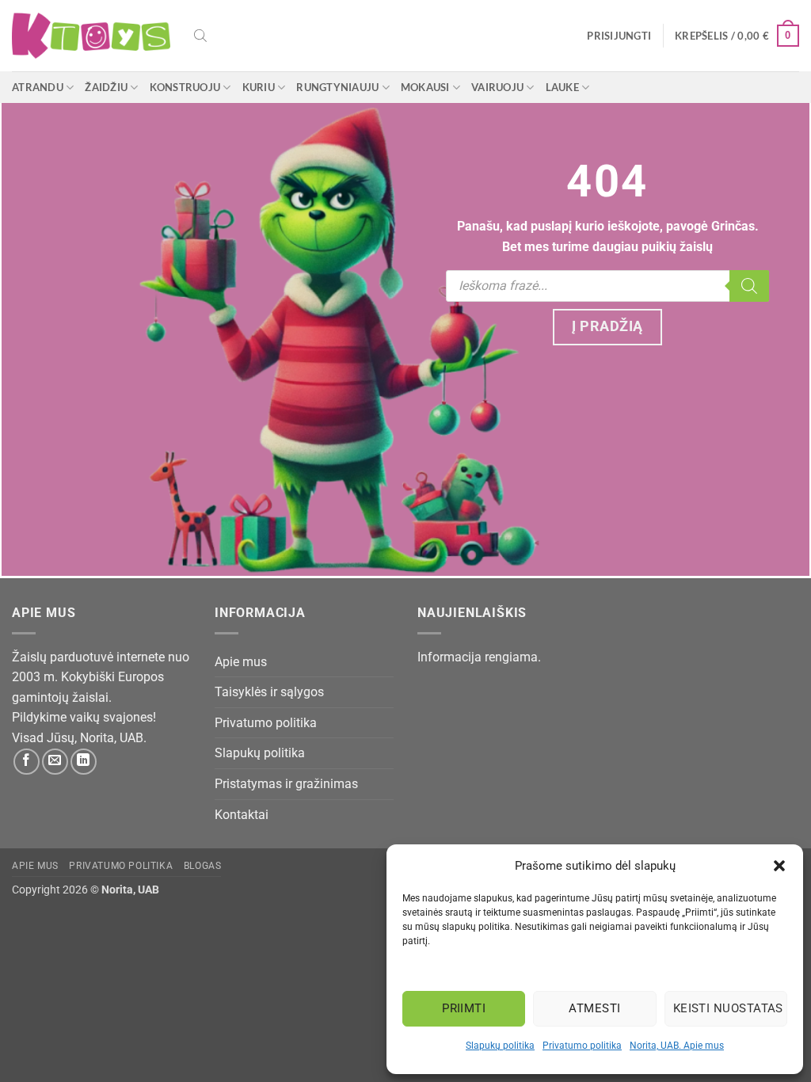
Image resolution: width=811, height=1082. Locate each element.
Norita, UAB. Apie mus (677, 1045)
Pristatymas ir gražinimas (286, 783)
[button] (779, 866)
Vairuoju (497, 87)
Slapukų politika (500, 1045)
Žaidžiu (106, 87)
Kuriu (258, 87)
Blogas (203, 865)
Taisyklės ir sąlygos (269, 691)
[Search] (749, 286)
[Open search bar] (200, 35)
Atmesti (594, 1008)
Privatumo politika (582, 1045)
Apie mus (241, 661)
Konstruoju (185, 87)
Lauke (562, 87)
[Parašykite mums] (55, 762)
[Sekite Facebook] (26, 762)
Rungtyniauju (337, 87)
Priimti (463, 1008)
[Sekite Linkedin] (83, 762)
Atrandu (37, 87)
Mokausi (425, 87)
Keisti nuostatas (728, 1008)
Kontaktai (241, 814)
